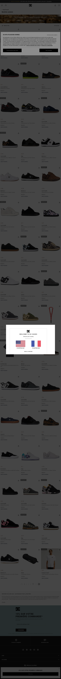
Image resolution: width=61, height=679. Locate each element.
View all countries (28, 351)
